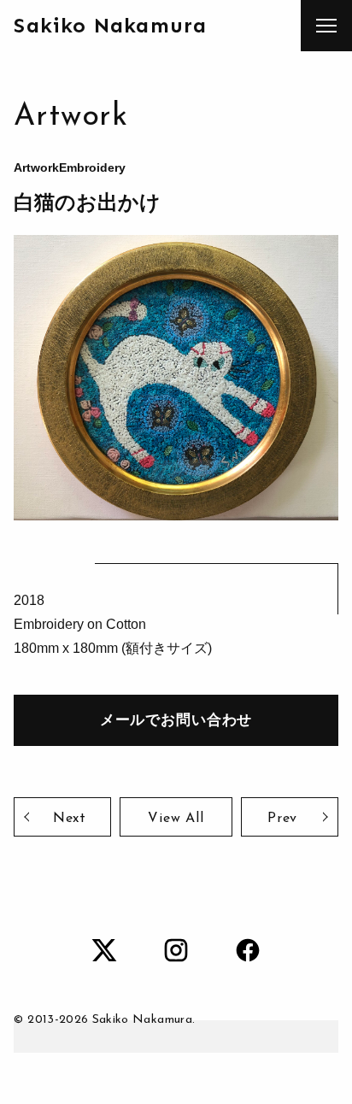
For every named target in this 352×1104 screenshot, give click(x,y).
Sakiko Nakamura (110, 25)
